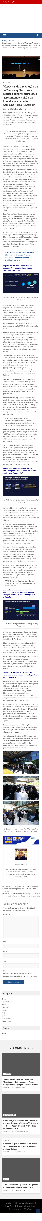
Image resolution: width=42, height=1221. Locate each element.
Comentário (7, 914)
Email (5, 951)
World (4, 1004)
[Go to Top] (38, 1211)
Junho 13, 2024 (8, 109)
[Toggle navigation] (4, 35)
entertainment (7, 1019)
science (4, 1010)
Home (4, 999)
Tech (3, 1013)
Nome (5, 941)
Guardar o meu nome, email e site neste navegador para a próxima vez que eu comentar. (20, 974)
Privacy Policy (9, 1206)
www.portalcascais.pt (26, 1203)
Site (4, 961)
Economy (6, 82)
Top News (5, 1002)
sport (3, 1016)
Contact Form (6, 1021)
